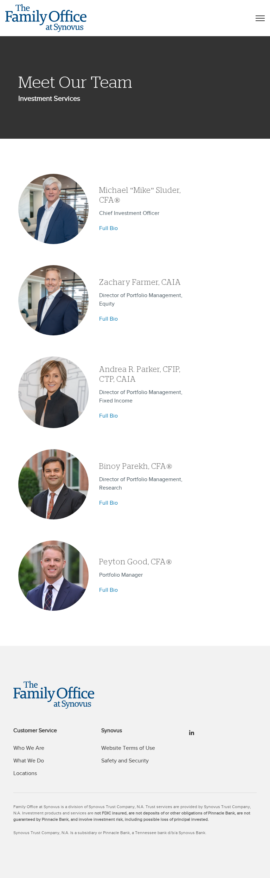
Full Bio (108, 228)
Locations (25, 773)
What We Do (28, 761)
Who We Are (28, 748)
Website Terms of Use (128, 748)
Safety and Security (125, 761)
